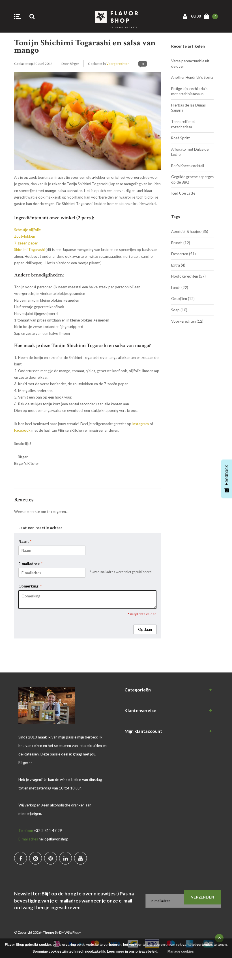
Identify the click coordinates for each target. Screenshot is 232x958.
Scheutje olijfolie (27, 229)
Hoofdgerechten (188, 276)
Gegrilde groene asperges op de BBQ (192, 179)
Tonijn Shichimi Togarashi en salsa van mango (85, 46)
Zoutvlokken (24, 236)
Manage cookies (180, 951)
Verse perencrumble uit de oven (190, 64)
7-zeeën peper (26, 243)
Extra (178, 265)
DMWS (64, 932)
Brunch (180, 242)
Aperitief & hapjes (189, 231)
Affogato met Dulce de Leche (190, 152)
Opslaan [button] (145, 629)
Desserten (183, 254)
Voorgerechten (118, 63)
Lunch (179, 287)
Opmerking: (30, 586)
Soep (179, 310)
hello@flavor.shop (53, 839)
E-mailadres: (30, 563)
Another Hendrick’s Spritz (192, 77)
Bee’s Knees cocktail (187, 165)
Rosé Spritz (180, 138)
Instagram (140, 423)
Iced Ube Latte (183, 193)
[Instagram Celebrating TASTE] (35, 858)
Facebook (22, 430)
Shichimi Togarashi (29, 249)
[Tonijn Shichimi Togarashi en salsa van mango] (87, 122)
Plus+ (76, 932)
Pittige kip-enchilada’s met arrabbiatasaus (189, 91)
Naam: (24, 541)
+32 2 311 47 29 (48, 830)
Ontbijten (183, 298)
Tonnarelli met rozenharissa (183, 124)
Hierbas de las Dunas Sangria (188, 108)
